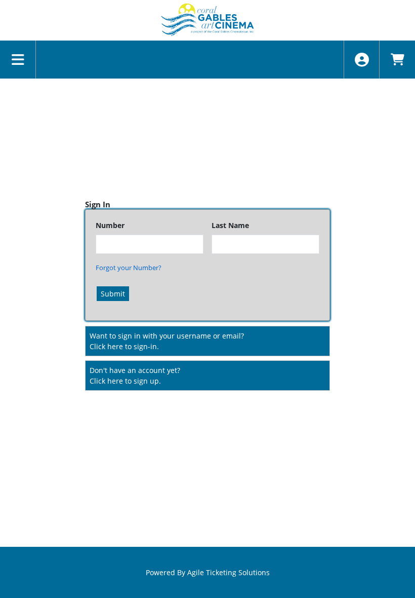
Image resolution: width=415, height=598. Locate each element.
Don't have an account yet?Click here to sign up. (135, 375)
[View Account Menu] (362, 60)
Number (110, 225)
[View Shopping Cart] (397, 60)
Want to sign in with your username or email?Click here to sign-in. (167, 341)
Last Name (230, 225)
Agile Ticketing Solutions (228, 572)
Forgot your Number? (128, 267)
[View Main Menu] (18, 60)
